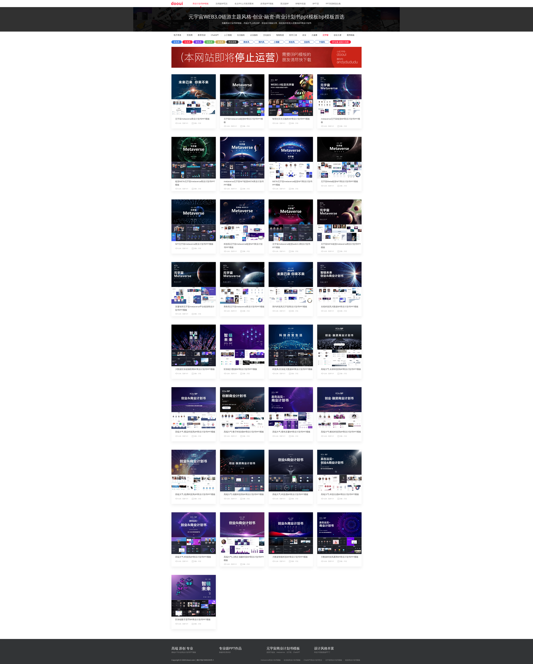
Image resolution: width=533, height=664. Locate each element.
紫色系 (198, 42)
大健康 (314, 35)
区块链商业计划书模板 (292, 660)
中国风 (322, 42)
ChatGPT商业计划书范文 (313, 660)
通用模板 (351, 35)
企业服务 (254, 35)
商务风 (246, 42)
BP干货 (316, 3)
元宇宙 (325, 35)
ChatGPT (215, 35)
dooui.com (190, 660)
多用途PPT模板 (266, 3)
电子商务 (177, 35)
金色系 (220, 42)
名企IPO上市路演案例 (244, 3)
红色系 (187, 42)
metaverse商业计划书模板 (271, 660)
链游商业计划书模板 (352, 660)
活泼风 (307, 42)
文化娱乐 (267, 35)
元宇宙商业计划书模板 (333, 660)
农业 (304, 35)
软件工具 (293, 35)
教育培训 (202, 35)
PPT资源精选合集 (333, 3)
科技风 (292, 42)
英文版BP (284, 3)
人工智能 (228, 35)
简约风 (261, 42)
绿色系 (209, 42)
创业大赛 (337, 35)
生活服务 (241, 35)
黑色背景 (232, 42)
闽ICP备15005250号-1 (205, 660)
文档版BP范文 (222, 3)
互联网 (190, 35)
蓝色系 (176, 42)
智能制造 (280, 35)
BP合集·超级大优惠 (340, 42)
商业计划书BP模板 (201, 3)
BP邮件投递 (301, 3)
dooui (177, 3)
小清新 (277, 42)
